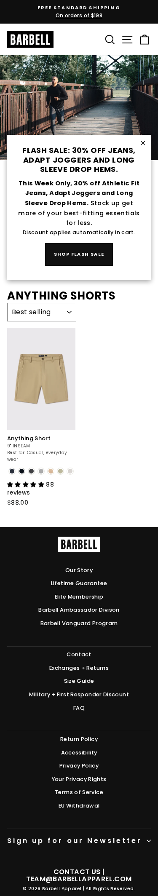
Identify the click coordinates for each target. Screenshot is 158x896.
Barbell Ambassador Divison (79, 609)
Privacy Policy (79, 765)
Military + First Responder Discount (79, 694)
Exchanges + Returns (79, 667)
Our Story (79, 570)
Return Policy (79, 739)
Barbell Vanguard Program (79, 623)
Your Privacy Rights (79, 779)
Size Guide (79, 681)
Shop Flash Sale (79, 254)
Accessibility (79, 752)
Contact (79, 654)
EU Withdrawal (79, 805)
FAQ (79, 707)
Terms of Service (79, 792)
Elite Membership (79, 596)
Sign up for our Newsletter (74, 840)
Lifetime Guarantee (79, 583)
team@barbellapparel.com (78, 879)
